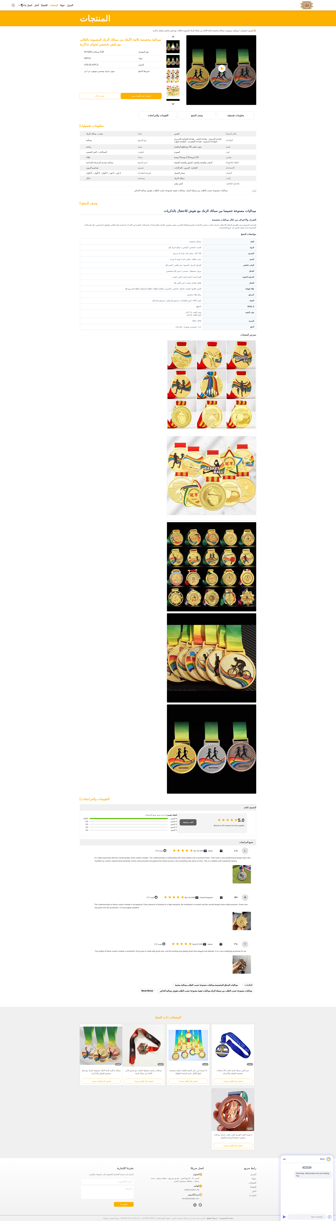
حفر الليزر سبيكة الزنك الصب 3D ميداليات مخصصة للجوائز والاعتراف (233, 1071)
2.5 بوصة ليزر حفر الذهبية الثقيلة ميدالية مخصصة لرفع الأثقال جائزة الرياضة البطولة (188, 1071)
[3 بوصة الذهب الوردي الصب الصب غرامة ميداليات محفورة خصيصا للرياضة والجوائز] (233, 1110)
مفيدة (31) (158, 944)
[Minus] (284, 1159)
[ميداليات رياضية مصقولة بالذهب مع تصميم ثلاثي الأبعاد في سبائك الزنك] (143, 1045)
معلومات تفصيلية (235, 115)
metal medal (147, 991)
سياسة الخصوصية (226, 1218)
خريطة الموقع (212, 1218)
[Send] (284, 1217)
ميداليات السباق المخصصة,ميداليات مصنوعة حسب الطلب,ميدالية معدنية (206, 985)
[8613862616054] (200, 1206)
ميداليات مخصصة (232, 31)
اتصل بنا (28, 5)
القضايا (44, 5)
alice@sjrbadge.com (190, 1198)
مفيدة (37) (150, 897)
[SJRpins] (195, 1206)
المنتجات (54, 5)
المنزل (70, 5)
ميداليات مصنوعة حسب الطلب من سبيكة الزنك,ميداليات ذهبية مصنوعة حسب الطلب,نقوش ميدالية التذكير (206, 991)
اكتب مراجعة (188, 822)
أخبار (36, 5)
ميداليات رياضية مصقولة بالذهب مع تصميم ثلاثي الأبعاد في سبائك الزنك (143, 1071)
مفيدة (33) (159, 851)
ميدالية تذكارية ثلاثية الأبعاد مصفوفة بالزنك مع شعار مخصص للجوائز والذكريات (101, 1071)
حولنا (62, 5)
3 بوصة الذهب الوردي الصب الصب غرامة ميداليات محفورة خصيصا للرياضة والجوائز (233, 1136)
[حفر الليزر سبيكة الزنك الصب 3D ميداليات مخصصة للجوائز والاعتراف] (233, 1045)
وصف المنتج (197, 115)
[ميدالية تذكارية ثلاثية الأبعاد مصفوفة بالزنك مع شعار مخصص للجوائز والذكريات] (101, 1045)
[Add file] (330, 1217)
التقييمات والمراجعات (158, 115)
